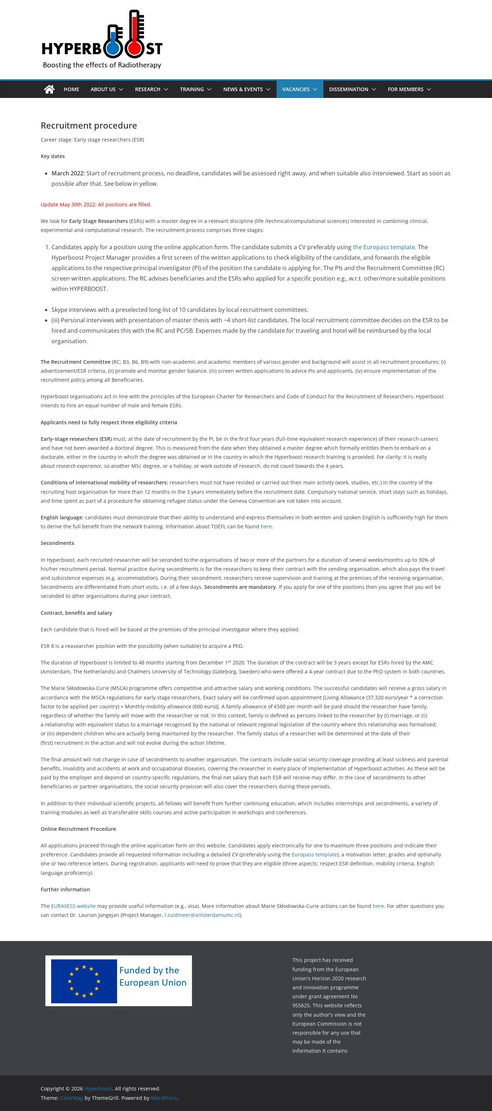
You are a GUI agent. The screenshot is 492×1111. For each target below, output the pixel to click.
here (266, 526)
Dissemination (348, 89)
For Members (406, 89)
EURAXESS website (73, 905)
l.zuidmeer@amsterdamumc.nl (202, 914)
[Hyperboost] (49, 89)
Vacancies (296, 89)
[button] (120, 89)
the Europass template (384, 247)
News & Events (243, 89)
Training (192, 89)
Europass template (314, 854)
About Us (103, 89)
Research (148, 89)
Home (71, 89)
